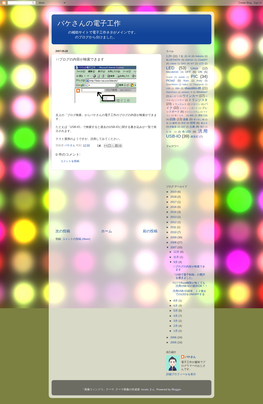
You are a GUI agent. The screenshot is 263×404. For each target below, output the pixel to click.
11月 (176, 257)
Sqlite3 (185, 84)
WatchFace (171, 92)
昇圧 (183, 123)
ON (200, 72)
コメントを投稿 (69, 161)
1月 (175, 330)
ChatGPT (203, 60)
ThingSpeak (198, 84)
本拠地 (63, 32)
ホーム (106, 231)
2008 (173, 242)
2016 (173, 207)
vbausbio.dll (192, 88)
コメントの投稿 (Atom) (76, 239)
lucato (145, 389)
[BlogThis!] (109, 146)
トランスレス (179, 104)
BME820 (189, 60)
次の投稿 (62, 231)
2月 (175, 325)
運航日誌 (203, 115)
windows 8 (187, 92)
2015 (173, 212)
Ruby (199, 80)
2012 (173, 222)
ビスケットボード (189, 108)
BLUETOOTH (173, 60)
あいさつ (174, 96)
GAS (183, 63)
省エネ (204, 123)
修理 (174, 123)
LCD (201, 63)
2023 (173, 191)
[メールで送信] (106, 146)
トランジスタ (198, 100)
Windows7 (202, 92)
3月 (175, 320)
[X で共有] (113, 146)
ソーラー (179, 100)
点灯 (183, 126)
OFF (188, 72)
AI (189, 56)
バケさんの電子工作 (92, 23)
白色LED (184, 131)
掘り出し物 (198, 119)
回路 (173, 119)
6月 (175, 305)
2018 (173, 196)
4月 (175, 315)
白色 (169, 132)
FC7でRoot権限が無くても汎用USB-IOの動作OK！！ (191, 284)
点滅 (192, 126)
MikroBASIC (172, 72)
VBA (177, 88)
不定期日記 (66, 37)
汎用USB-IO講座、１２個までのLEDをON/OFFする (190, 293)
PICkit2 (170, 80)
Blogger (176, 389)
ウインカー (190, 95)
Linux (194, 68)
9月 (175, 262)
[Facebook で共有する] (117, 146)
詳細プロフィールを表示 (181, 374)
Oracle (169, 77)
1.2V (169, 56)
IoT (192, 63)
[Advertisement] (106, 199)
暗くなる (180, 115)
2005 (173, 342)
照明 (192, 123)
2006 (173, 337)
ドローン (195, 104)
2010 (173, 232)
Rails (186, 80)
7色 (181, 56)
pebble (182, 77)
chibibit (173, 63)
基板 (185, 119)
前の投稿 (150, 231)
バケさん (190, 356)
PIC (194, 76)
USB (168, 88)
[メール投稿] (98, 145)
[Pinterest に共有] (120, 146)
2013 (173, 217)
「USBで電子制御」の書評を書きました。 (189, 276)
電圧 (202, 127)
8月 (175, 300)
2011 (173, 227)
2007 (173, 247)
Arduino (199, 56)
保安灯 (194, 136)
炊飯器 (173, 126)
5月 (175, 310)
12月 (176, 251)
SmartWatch (172, 84)
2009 (173, 237)
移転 (192, 115)
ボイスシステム (192, 112)
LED (170, 68)
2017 (173, 202)
